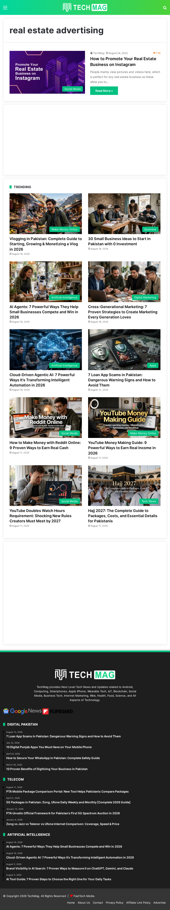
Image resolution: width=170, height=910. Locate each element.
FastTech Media (84, 896)
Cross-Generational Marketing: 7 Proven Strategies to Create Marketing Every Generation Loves (122, 312)
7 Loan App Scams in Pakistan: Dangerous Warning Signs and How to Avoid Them (121, 380)
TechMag (98, 53)
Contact (98, 902)
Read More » (104, 90)
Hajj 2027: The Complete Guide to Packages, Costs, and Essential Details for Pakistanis (122, 515)
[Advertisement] (85, 140)
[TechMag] (85, 7)
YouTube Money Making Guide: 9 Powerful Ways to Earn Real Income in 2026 (122, 447)
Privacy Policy (114, 902)
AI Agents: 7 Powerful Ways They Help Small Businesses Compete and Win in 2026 (44, 312)
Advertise (159, 902)
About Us (84, 902)
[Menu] (5, 9)
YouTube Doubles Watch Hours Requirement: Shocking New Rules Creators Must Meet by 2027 (41, 515)
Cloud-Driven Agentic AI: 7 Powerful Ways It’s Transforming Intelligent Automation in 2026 (42, 380)
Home (71, 902)
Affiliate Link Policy (138, 902)
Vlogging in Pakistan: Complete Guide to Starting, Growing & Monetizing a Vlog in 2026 (46, 244)
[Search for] (165, 9)
